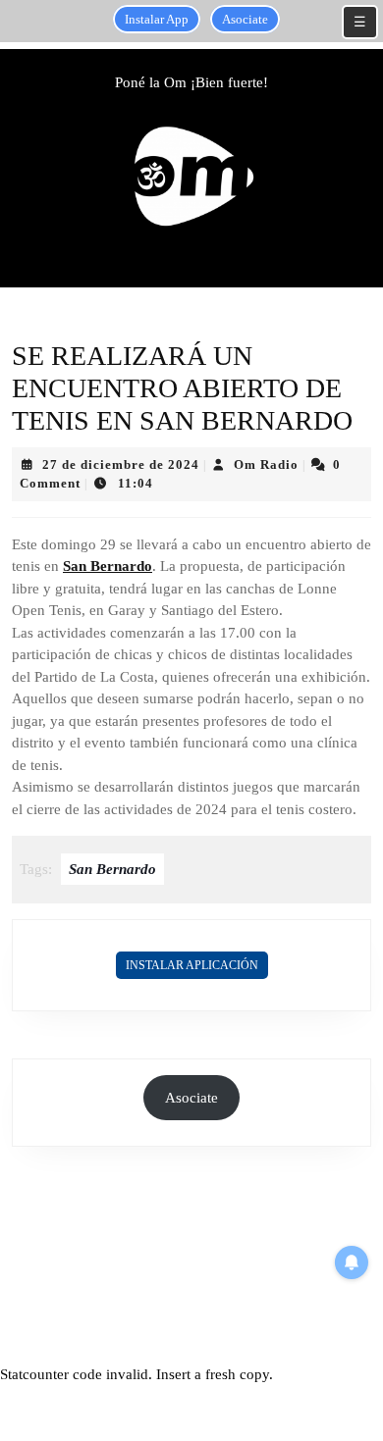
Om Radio (266, 464)
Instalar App (157, 19)
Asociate (245, 19)
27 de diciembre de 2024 (120, 464)
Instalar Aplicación (192, 965)
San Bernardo (107, 566)
